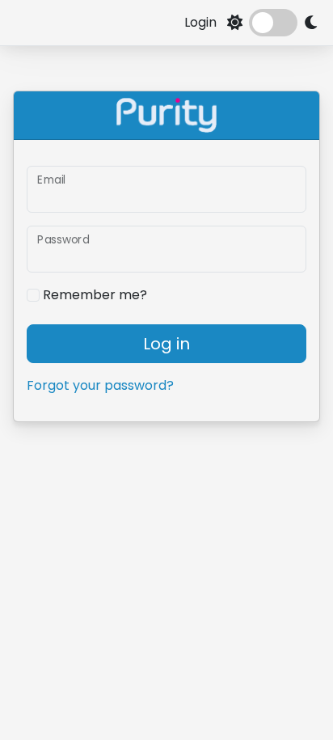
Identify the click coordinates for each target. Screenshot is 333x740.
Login (200, 22)
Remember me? (93, 294)
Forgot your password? (100, 385)
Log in (166, 343)
